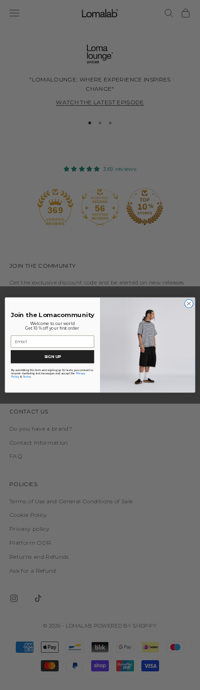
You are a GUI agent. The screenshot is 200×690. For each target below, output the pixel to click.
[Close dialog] (189, 303)
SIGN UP (52, 356)
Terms (27, 376)
